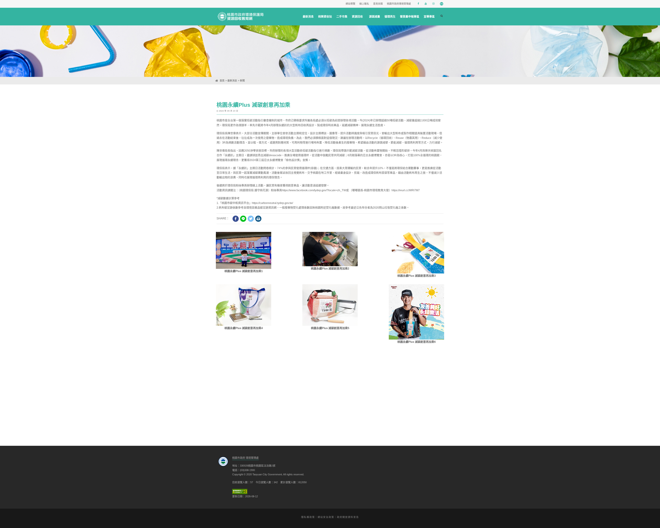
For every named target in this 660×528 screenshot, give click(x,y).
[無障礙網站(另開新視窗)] (239, 491)
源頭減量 (374, 16)
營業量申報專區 (409, 16)
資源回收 (357, 16)
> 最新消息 (231, 80)
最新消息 (308, 16)
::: (214, 80)
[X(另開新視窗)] (251, 219)
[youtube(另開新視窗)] (426, 4)
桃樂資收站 (325, 16)
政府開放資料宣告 (348, 517)
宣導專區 (429, 16)
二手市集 (341, 16)
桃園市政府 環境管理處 (245, 457)
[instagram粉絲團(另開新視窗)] (433, 4)
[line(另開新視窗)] (243, 219)
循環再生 (389, 16)
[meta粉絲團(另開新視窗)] (419, 4)
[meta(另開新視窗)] (236, 219)
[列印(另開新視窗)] (258, 219)
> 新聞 (241, 80)
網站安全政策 (326, 517)
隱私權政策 (308, 517)
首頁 (222, 80)
